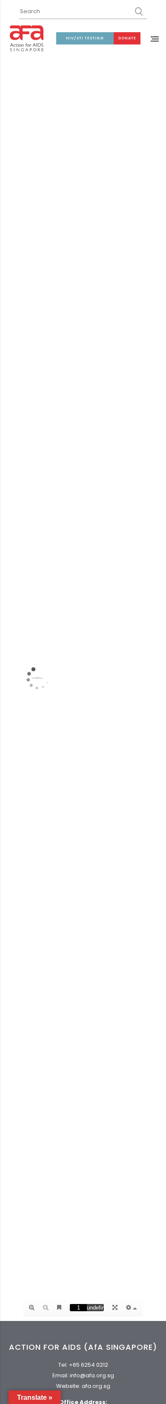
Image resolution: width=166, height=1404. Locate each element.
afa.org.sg (96, 1386)
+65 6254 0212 (88, 1365)
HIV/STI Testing (85, 38)
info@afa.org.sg (92, 1375)
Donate (127, 38)
